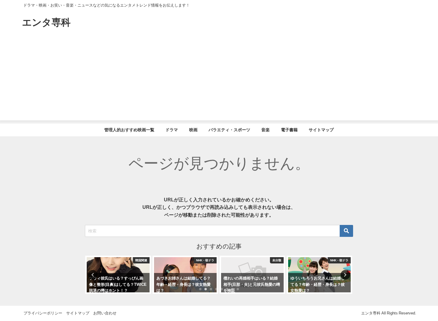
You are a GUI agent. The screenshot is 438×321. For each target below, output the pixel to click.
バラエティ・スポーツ (229, 130)
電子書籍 (289, 130)
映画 (193, 130)
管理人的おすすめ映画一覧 (129, 130)
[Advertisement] (219, 79)
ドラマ (171, 130)
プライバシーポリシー (43, 313)
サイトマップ (321, 130)
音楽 (265, 130)
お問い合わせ (105, 313)
